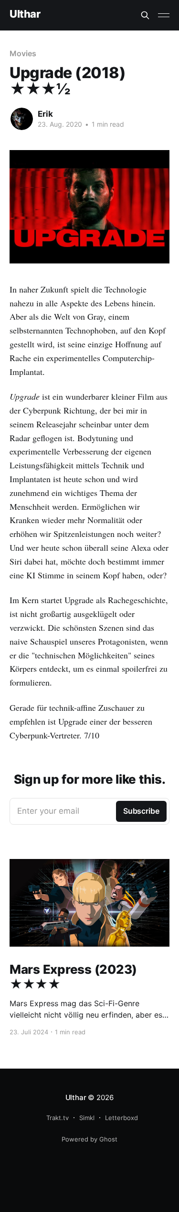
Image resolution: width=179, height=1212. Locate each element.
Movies (23, 53)
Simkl (87, 1117)
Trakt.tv (57, 1117)
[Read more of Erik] (22, 119)
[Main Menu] (164, 15)
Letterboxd (121, 1117)
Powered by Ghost (89, 1139)
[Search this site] (145, 15)
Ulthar (25, 14)
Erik (45, 114)
